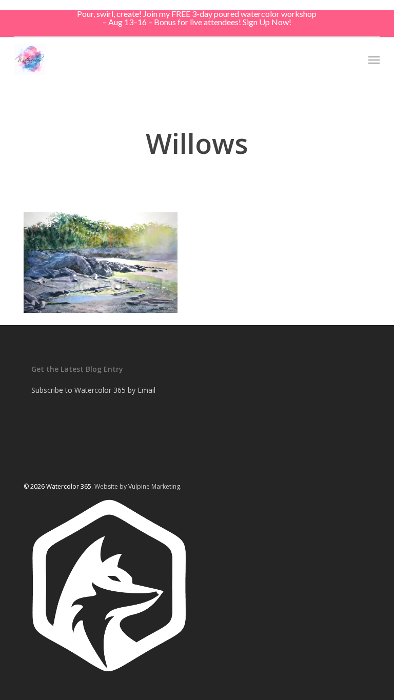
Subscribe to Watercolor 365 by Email (93, 390)
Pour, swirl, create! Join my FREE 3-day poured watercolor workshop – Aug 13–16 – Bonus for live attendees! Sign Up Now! (197, 18)
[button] (374, 59)
